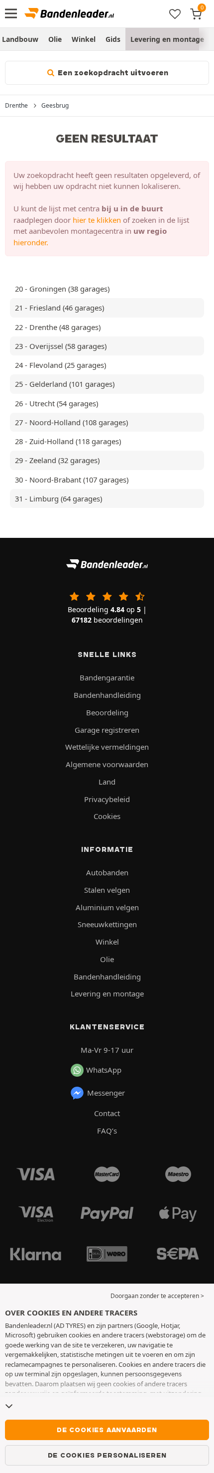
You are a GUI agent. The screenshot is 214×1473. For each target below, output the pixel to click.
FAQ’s (107, 1131)
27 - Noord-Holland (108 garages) (71, 422)
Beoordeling (107, 712)
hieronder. (30, 242)
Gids (113, 39)
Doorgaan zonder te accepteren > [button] (157, 1296)
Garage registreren (107, 730)
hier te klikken (97, 220)
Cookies (107, 816)
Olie (55, 39)
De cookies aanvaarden (107, 1430)
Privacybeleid (107, 799)
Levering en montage (167, 39)
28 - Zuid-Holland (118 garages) (68, 441)
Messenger (106, 1093)
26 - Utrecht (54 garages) (56, 403)
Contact (107, 1113)
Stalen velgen (107, 890)
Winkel (84, 39)
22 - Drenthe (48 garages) (58, 327)
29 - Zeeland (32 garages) (57, 460)
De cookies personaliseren (107, 1455)
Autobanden (107, 872)
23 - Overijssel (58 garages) (61, 346)
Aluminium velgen (107, 907)
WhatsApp (103, 1070)
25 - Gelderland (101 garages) (64, 384)
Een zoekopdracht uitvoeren (112, 72)
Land (107, 782)
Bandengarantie (107, 677)
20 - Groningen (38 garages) (62, 289)
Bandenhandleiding (107, 695)
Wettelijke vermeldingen (107, 747)
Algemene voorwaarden (107, 764)
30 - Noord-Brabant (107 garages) (71, 480)
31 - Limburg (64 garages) (58, 498)
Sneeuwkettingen (107, 924)
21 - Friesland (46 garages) (59, 308)
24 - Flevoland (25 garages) (60, 365)
